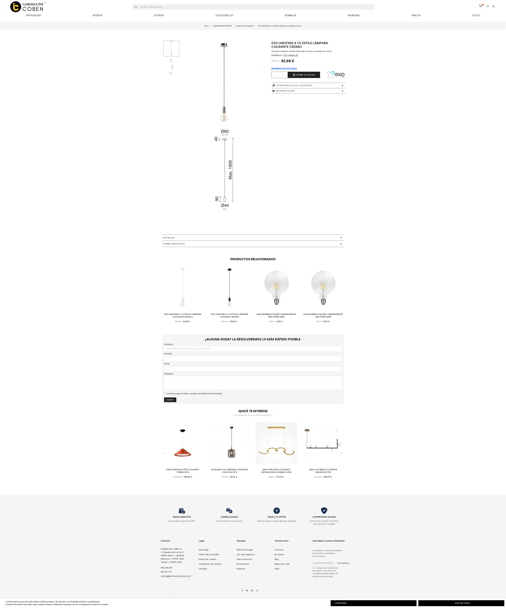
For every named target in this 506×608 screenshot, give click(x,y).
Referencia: (277, 55)
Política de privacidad (209, 554)
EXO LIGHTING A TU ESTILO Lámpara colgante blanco (182, 315)
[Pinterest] (252, 591)
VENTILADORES (33, 15)
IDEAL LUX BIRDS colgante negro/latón (323, 471)
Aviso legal (204, 549)
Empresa (241, 568)
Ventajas (203, 568)
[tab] (308, 85)
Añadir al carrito (305, 74)
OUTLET (476, 15)
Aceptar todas (462, 603)
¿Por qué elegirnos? (246, 554)
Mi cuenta (279, 554)
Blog (277, 559)
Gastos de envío (244, 559)
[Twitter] (247, 591)
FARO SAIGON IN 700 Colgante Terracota (182, 471)
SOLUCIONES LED (224, 15)
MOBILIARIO (354, 15)
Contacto (279, 549)
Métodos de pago (245, 549)
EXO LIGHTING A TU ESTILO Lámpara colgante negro (229, 315)
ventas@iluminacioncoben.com (176, 576)
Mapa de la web (282, 564)
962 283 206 (166, 567)
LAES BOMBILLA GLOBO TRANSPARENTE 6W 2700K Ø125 (276, 315)
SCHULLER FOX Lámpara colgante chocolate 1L (229, 471)
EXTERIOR (159, 15)
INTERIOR (97, 15)
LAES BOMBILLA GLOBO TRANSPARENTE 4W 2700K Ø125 (323, 315)
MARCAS (416, 15)
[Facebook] (242, 591)
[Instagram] (257, 591)
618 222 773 (166, 572)
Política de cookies (207, 559)
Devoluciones (243, 564)
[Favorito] (487, 7)
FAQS (277, 568)
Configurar (340, 603)
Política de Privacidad (211, 393)
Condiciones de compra (210, 564)
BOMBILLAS (290, 15)
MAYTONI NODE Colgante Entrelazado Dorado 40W (276, 471)
